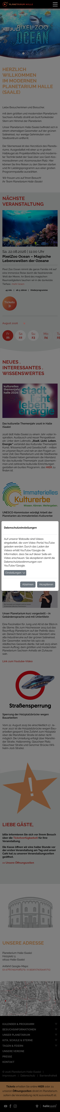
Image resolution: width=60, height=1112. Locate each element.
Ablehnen (27, 584)
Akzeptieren (46, 584)
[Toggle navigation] (55, 4)
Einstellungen (13, 572)
